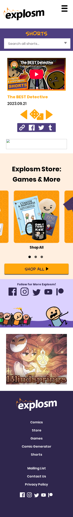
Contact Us (36, 476)
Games (36, 438)
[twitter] (41, 127)
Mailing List (36, 468)
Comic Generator (36, 446)
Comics (36, 422)
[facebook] (32, 127)
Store (36, 430)
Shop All (34, 268)
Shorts (36, 454)
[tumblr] (51, 127)
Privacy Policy (36, 484)
